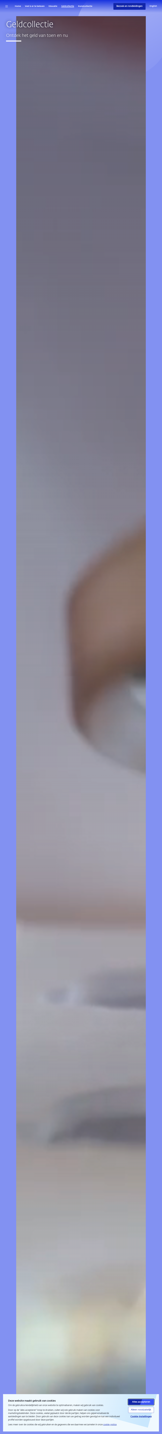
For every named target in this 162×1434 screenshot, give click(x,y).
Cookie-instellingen (141, 1416)
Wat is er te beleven (35, 6)
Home (18, 6)
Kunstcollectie (85, 6)
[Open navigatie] (6, 6)
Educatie (53, 6)
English (153, 6)
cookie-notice (110, 1425)
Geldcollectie (67, 6)
